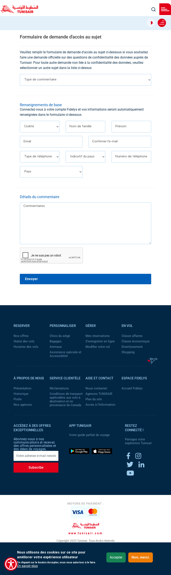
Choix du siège (60, 336)
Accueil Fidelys (132, 388)
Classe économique (136, 341)
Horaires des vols (26, 347)
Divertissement (132, 347)
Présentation (22, 388)
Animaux (56, 347)
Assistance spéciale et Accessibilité (65, 354)
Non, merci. (141, 557)
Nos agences (23, 405)
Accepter (116, 557)
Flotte (18, 399)
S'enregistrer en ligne (100, 341)
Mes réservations (98, 336)
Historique (21, 394)
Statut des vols (24, 341)
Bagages (56, 341)
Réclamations (59, 388)
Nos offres (21, 336)
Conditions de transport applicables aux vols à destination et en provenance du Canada (66, 399)
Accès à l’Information (100, 405)
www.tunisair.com (85, 533)
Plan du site (94, 399)
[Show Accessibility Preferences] (11, 564)
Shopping (128, 352)
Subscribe (36, 467)
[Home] (19, 11)
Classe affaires (132, 336)
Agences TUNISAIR (99, 394)
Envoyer (31, 279)
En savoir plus (27, 566)
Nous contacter (96, 388)
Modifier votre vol (98, 347)
